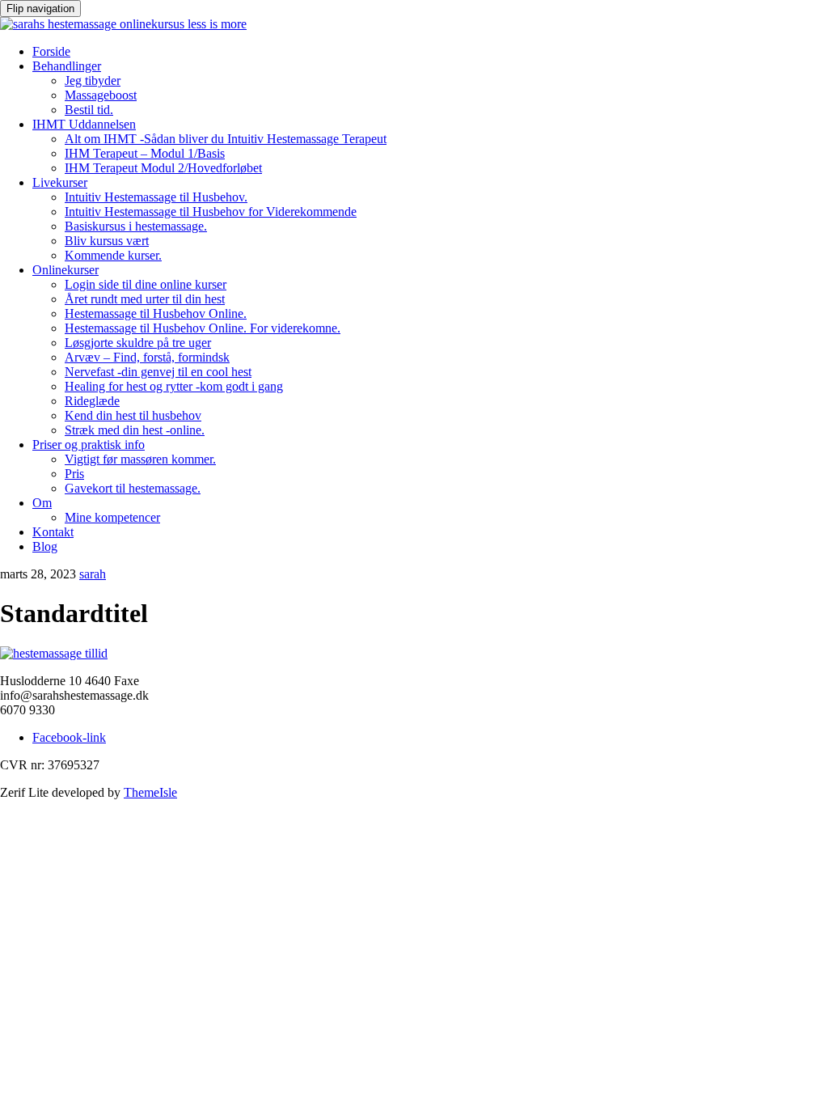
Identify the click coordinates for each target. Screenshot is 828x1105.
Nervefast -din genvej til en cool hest (158, 372)
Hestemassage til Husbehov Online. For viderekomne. (202, 328)
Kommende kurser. (113, 255)
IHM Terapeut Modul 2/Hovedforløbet (163, 168)
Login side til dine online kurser (145, 284)
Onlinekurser (65, 270)
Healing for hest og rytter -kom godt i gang (174, 386)
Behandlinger (66, 66)
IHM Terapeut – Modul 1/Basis (145, 153)
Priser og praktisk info (88, 444)
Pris (74, 474)
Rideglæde (92, 401)
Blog (44, 546)
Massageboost (101, 95)
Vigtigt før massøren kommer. (140, 459)
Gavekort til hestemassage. (133, 488)
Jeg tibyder (92, 80)
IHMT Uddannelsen (84, 124)
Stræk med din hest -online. (135, 430)
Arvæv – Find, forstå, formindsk (147, 357)
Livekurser (59, 182)
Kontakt (53, 532)
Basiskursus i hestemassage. (136, 226)
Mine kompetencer (112, 517)
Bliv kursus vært (107, 241)
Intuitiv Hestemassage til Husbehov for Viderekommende (211, 211)
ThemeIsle (150, 792)
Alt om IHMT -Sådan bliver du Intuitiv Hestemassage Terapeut (226, 139)
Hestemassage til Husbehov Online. (156, 313)
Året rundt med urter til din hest (145, 299)
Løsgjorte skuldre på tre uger (138, 342)
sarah (92, 574)
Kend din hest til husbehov (133, 415)
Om (42, 503)
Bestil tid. (89, 109)
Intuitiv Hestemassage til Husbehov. (156, 197)
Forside (51, 51)
